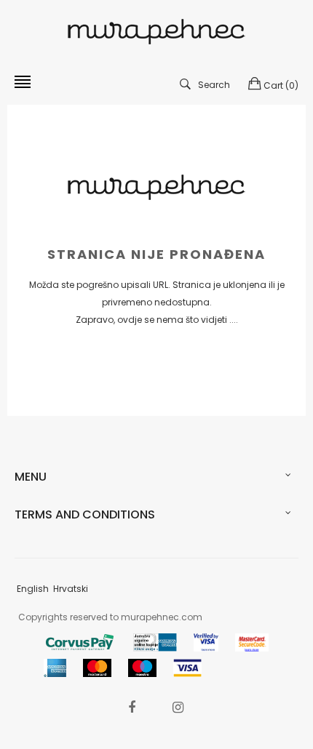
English (33, 588)
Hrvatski (70, 588)
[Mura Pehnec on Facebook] (132, 707)
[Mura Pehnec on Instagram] (177, 707)
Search (214, 85)
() (281, 85)
